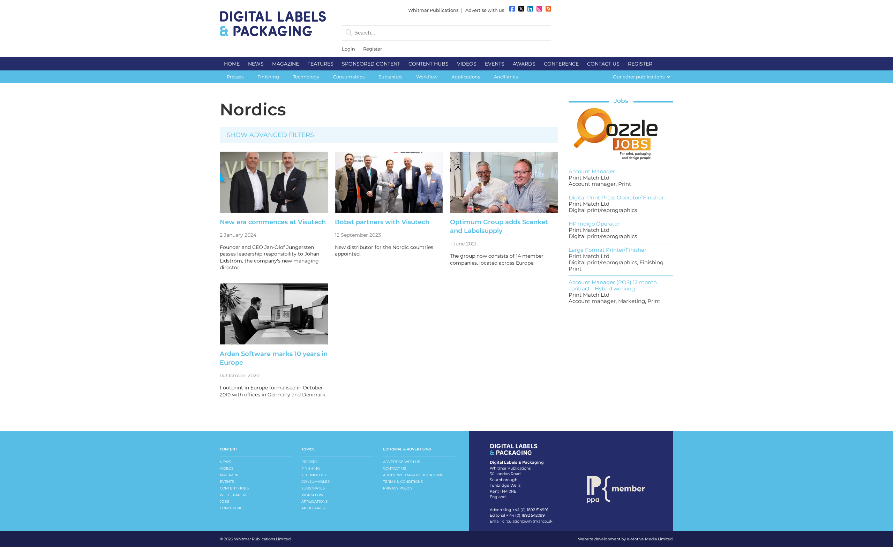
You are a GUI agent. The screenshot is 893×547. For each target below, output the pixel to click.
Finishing (310, 468)
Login (348, 49)
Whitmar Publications (433, 10)
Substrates (313, 488)
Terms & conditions (403, 481)
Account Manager (592, 171)
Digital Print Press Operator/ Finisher (616, 197)
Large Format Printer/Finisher (607, 249)
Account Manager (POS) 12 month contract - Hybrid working (613, 285)
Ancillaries (313, 508)
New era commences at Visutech (273, 222)
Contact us (394, 468)
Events (227, 481)
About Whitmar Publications (413, 475)
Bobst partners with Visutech (382, 222)
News (225, 461)
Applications (314, 501)
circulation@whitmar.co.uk (527, 521)
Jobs (621, 100)
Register (372, 49)
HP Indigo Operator (594, 223)
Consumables (315, 481)
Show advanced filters (270, 135)
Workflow (312, 495)
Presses (309, 461)
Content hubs (234, 488)
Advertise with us (484, 10)
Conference (232, 508)
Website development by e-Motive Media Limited (625, 539)
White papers (233, 495)
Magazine (230, 475)
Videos (226, 468)
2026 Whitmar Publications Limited (257, 539)
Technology (314, 475)
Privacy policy (397, 488)
